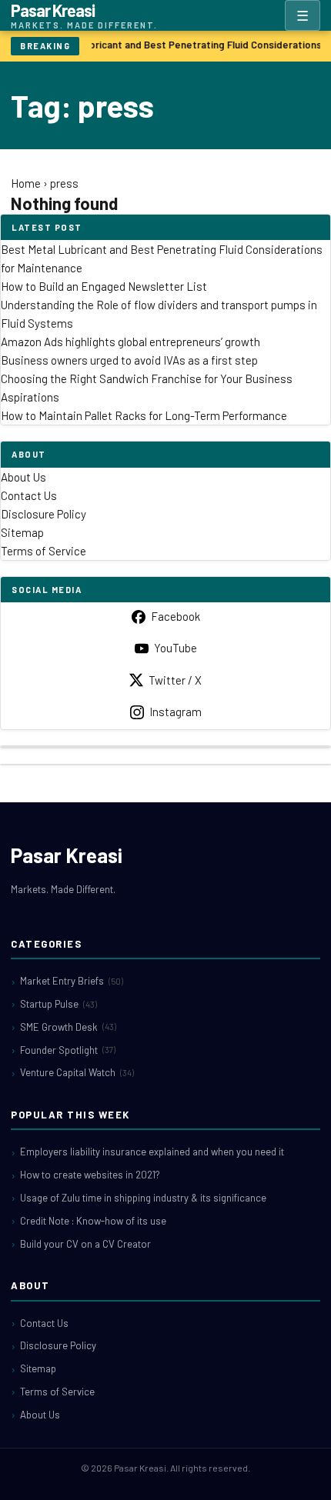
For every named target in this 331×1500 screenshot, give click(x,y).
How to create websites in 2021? (90, 1174)
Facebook (175, 616)
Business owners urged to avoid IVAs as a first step (129, 360)
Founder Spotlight (67, 1050)
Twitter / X (175, 680)
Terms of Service (43, 551)
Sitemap (22, 532)
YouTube (175, 648)
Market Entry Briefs (71, 981)
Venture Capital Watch (77, 1072)
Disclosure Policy (43, 514)
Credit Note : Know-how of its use (93, 1221)
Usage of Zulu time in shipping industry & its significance (143, 1198)
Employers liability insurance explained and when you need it (152, 1151)
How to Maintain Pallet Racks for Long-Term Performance (144, 415)
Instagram (175, 711)
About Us (23, 477)
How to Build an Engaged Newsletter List (104, 286)
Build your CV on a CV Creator (85, 1244)
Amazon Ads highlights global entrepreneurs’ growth (130, 341)
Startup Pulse (58, 1004)
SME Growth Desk (68, 1027)
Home (26, 183)
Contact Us (29, 495)
